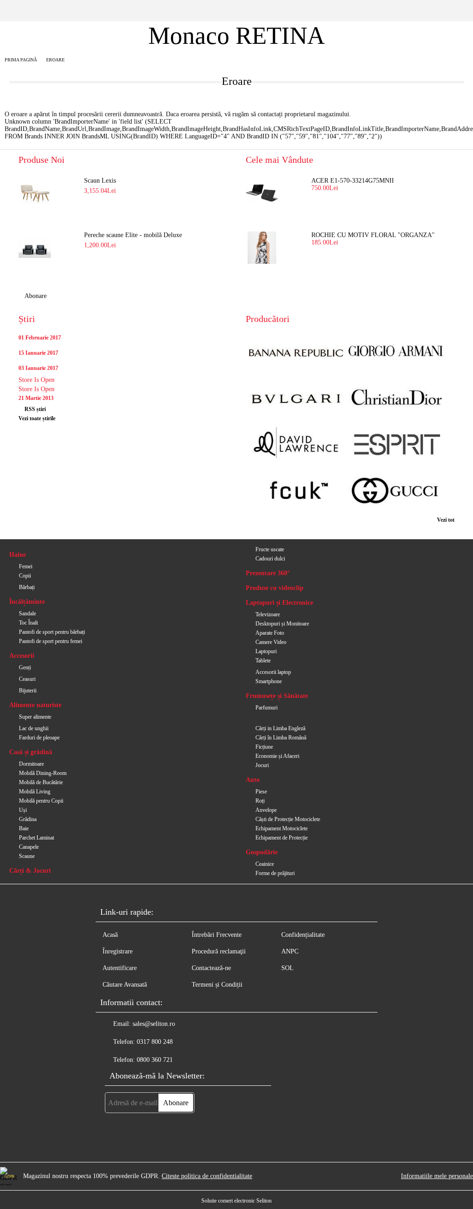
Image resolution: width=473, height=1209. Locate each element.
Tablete (263, 660)
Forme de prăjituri (275, 873)
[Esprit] (396, 445)
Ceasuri (27, 679)
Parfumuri (266, 707)
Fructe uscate (269, 549)
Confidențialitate (303, 934)
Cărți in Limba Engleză (280, 728)
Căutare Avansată (125, 984)
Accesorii (21, 655)
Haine (17, 554)
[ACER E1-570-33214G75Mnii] (262, 193)
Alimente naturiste (35, 705)
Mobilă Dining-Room (43, 773)
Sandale (27, 613)
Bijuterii (27, 690)
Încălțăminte (27, 601)
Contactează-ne (211, 968)
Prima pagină (21, 59)
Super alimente (35, 717)
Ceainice (264, 864)
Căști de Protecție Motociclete (287, 819)
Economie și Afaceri (277, 756)
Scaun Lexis (100, 180)
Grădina (27, 819)
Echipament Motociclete (281, 828)
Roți (260, 801)
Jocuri (262, 765)
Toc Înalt (28, 622)
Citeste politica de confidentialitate (207, 1176)
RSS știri (35, 409)
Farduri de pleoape (39, 737)
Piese (261, 791)
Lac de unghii (34, 728)
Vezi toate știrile (36, 418)
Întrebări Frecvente (217, 934)
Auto (253, 779)
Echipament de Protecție (281, 837)
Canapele (29, 847)
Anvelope (266, 810)
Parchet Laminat (36, 837)
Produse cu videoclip (274, 587)
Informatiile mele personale (437, 1176)
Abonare (35, 295)
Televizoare (267, 614)
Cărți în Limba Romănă (280, 737)
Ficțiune (264, 747)
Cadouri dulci (270, 558)
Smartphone (268, 681)
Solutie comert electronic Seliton (236, 1200)
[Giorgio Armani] (396, 352)
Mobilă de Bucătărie (41, 782)
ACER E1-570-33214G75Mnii (352, 180)
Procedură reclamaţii (219, 951)
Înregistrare (118, 951)
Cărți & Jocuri (30, 870)
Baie (24, 828)
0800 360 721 (155, 1059)
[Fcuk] (296, 491)
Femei (25, 566)
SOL (287, 968)
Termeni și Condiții (217, 984)
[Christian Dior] (396, 399)
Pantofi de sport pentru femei (50, 641)
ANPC (289, 951)
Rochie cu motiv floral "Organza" (373, 235)
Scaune (27, 856)
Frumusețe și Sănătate (277, 695)
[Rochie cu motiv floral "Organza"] (262, 248)
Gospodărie (262, 852)
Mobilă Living (34, 791)
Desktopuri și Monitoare (282, 623)
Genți (25, 667)
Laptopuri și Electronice (279, 602)
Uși (23, 810)
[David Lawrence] (296, 445)
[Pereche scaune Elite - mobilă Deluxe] (34, 248)
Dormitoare (31, 764)
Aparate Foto (269, 633)
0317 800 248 (155, 1041)
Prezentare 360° (268, 573)
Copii (25, 575)
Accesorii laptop (273, 672)
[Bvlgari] (296, 399)
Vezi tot (446, 520)
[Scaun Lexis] (34, 193)
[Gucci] (396, 491)
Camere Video (270, 642)
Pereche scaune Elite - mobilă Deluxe (133, 235)
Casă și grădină (30, 752)
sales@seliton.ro (154, 1023)
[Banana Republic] (296, 352)
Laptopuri (266, 651)
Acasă (110, 934)
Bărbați (27, 587)
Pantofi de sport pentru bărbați (52, 632)
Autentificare (120, 968)
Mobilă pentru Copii (41, 801)
